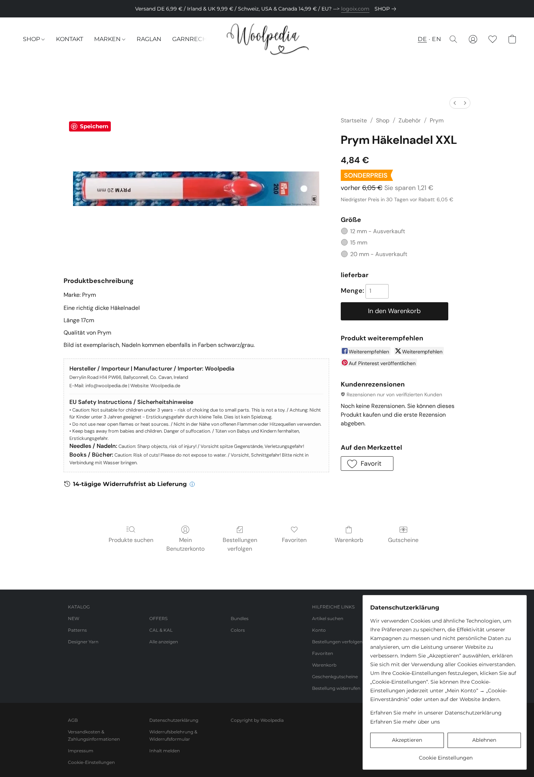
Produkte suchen (131, 540)
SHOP (32, 39)
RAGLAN (149, 39)
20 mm (378, 254)
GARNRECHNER (196, 39)
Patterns (77, 630)
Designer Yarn (83, 641)
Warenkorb (349, 540)
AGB (73, 720)
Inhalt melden (164, 750)
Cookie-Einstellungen (91, 762)
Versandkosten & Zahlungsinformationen (94, 735)
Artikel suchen (327, 618)
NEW (73, 618)
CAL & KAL (161, 630)
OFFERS (158, 618)
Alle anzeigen (163, 641)
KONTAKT (69, 39)
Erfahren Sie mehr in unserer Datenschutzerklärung (436, 712)
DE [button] (422, 39)
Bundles (239, 618)
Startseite (354, 120)
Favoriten (294, 540)
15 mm (358, 242)
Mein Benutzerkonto (185, 544)
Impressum (80, 750)
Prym (437, 120)
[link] (387, 8)
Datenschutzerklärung (173, 720)
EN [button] (436, 39)
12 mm (377, 231)
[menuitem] (455, 103)
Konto (319, 630)
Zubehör (410, 120)
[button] (267, 39)
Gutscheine (403, 540)
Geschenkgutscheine (335, 676)
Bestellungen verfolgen (240, 544)
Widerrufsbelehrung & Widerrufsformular (173, 735)
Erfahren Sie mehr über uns (405, 722)
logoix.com (355, 8)
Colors (238, 630)
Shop (382, 120)
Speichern (94, 126)
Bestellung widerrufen (336, 688)
